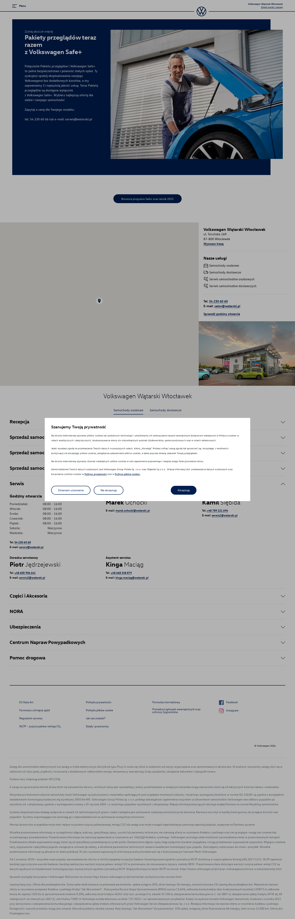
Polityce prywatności (95, 474)
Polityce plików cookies (127, 474)
